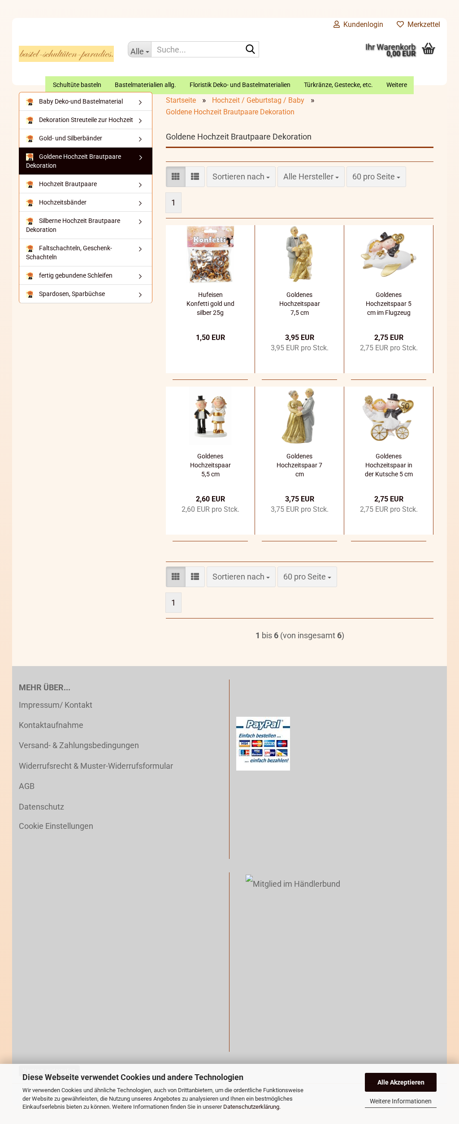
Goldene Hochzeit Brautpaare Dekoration (73, 161)
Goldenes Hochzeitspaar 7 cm (299, 465)
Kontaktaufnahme (51, 725)
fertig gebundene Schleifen (75, 275)
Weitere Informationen (401, 1101)
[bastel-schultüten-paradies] (66, 53)
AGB (27, 786)
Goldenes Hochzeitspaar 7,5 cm (299, 303)
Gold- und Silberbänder (70, 138)
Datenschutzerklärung (251, 1106)
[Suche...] (250, 50)
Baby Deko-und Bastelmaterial (80, 101)
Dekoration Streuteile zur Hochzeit (85, 119)
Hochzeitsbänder (62, 202)
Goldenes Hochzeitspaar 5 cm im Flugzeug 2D (388, 304)
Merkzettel (422, 24)
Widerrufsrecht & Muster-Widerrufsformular (96, 766)
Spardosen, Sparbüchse (71, 293)
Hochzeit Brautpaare (67, 183)
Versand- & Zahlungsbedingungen (79, 745)
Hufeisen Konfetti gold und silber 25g (210, 303)
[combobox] (241, 176)
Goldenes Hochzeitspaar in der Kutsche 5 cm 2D (389, 466)
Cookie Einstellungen (56, 826)
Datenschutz (41, 806)
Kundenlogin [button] (361, 24)
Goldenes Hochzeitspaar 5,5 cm (210, 465)
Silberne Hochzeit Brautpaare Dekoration (73, 225)
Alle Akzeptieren (400, 1082)
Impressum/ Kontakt (55, 705)
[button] (176, 176)
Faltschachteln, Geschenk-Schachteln (69, 252)
